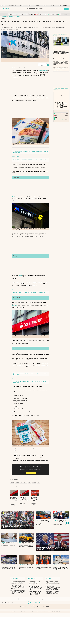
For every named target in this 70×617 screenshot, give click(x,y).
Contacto (10, 609)
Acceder (66, 8)
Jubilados (22, 5)
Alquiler (37, 5)
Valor (67, 111)
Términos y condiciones (36, 611)
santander (18, 16)
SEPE (30, 599)
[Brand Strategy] (33, 606)
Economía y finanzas (12, 16)
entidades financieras (42, 70)
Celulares (20, 599)
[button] (67, 523)
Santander (14, 305)
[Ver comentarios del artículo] (24, 67)
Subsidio (48, 599)
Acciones (45, 5)
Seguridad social (12, 5)
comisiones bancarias (23, 73)
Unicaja (20, 275)
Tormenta (3, 5)
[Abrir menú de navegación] (1, 8)
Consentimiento (48, 611)
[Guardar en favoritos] (48, 65)
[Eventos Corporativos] (27, 606)
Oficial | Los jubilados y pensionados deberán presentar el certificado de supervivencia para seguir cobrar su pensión (62, 105)
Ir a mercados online (4, 14)
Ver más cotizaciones (65, 14)
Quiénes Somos (36, 609)
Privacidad (43, 611)
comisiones (34, 482)
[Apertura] (21, 606)
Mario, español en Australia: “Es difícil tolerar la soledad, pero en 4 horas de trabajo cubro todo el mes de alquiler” (60, 63)
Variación (61, 111)
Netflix (59, 5)
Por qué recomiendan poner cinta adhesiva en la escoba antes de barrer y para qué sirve (61, 48)
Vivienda (29, 5)
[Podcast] (39, 606)
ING (21, 482)
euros (38, 482)
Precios (35, 599)
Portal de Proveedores (46, 609)
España (29, 482)
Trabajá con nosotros (58, 609)
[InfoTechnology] (46, 606)
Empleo (52, 5)
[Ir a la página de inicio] (6, 8)
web (36, 285)
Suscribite (28, 609)
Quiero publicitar (32, 472)
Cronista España (4, 16)
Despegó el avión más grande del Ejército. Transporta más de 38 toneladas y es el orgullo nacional (60, 58)
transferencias (19, 77)
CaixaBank (14, 196)
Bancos (25, 482)
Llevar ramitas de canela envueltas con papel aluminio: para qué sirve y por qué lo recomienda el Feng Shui (61, 53)
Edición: (65, 5)
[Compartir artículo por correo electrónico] (21, 67)
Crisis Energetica (41, 599)
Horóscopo (54, 599)
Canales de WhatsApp (19, 609)
